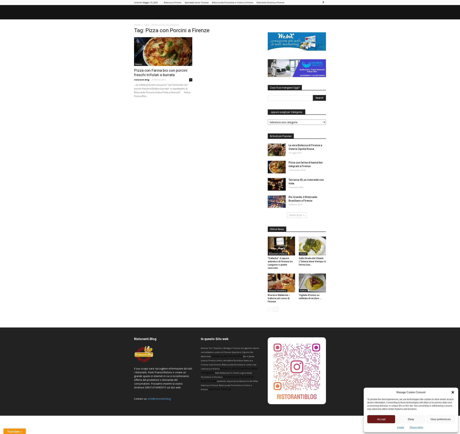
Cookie (400, 427)
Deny (411, 419)
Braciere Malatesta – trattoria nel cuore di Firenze (279, 298)
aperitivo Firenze (219, 389)
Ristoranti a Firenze (278, 254)
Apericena (206, 356)
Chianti (303, 254)
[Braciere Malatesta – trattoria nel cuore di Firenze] (281, 283)
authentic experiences (228, 381)
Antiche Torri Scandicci (212, 348)
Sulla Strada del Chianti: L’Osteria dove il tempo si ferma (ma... (312, 261)
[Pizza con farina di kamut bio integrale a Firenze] (277, 167)
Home (137, 24)
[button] (453, 392)
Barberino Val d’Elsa (248, 381)
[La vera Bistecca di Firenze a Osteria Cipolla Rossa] (277, 150)
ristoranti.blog (141, 79)
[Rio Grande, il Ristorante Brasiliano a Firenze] (277, 201)
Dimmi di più (295, 215)
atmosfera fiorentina (233, 360)
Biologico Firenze (232, 348)
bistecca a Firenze (209, 385)
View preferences (440, 419)
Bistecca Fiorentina (277, 290)
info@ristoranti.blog (159, 398)
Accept (381, 419)
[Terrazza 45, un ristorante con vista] (277, 184)
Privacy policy (416, 427)
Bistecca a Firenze (172, 2)
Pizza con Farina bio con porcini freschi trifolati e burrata (160, 72)
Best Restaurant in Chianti (227, 373)
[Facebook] (323, 2)
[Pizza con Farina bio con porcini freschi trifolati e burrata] (163, 51)
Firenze (138, 64)
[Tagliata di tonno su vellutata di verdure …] (312, 283)
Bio (251, 352)
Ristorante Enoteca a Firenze (270, 2)
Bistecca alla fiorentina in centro (237, 364)
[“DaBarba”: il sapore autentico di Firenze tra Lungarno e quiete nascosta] (281, 246)
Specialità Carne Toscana (197, 2)
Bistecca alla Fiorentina (226, 356)
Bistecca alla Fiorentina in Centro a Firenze (232, 2)
